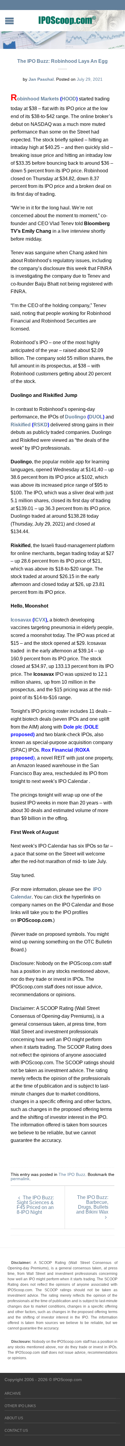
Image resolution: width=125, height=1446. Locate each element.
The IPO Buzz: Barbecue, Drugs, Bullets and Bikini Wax (92, 1204)
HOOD (69, 98)
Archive (13, 1393)
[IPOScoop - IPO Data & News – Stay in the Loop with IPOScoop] (67, 20)
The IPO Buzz (72, 1174)
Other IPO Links (20, 1406)
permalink (20, 1178)
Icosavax (21, 619)
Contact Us (16, 1430)
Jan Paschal (41, 79)
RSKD (40, 424)
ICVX (40, 619)
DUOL (96, 416)
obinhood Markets (38, 98)
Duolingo (75, 416)
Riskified (21, 424)
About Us (14, 1418)
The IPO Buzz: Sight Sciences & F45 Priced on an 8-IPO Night (35, 1205)
